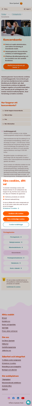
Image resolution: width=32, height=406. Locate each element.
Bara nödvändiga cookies (16, 219)
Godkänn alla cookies (16, 214)
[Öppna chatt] (28, 402)
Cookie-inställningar (16, 225)
